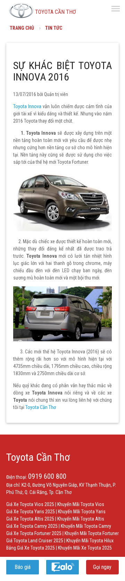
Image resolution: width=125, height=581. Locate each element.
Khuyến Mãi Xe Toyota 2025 (85, 548)
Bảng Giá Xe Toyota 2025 (30, 548)
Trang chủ (22, 28)
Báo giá (23, 567)
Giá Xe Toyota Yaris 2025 (30, 511)
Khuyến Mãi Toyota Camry (86, 526)
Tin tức (53, 28)
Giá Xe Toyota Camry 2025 (32, 526)
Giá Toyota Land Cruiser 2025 (34, 540)
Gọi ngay (102, 567)
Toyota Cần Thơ (38, 457)
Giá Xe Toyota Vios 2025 (30, 504)
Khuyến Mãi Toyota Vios (80, 504)
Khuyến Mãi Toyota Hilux (90, 540)
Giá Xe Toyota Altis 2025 (30, 519)
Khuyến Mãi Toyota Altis (80, 519)
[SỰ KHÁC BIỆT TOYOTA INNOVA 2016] (62, 229)
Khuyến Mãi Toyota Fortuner (92, 533)
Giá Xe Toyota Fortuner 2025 (33, 533)
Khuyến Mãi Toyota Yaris (82, 511)
